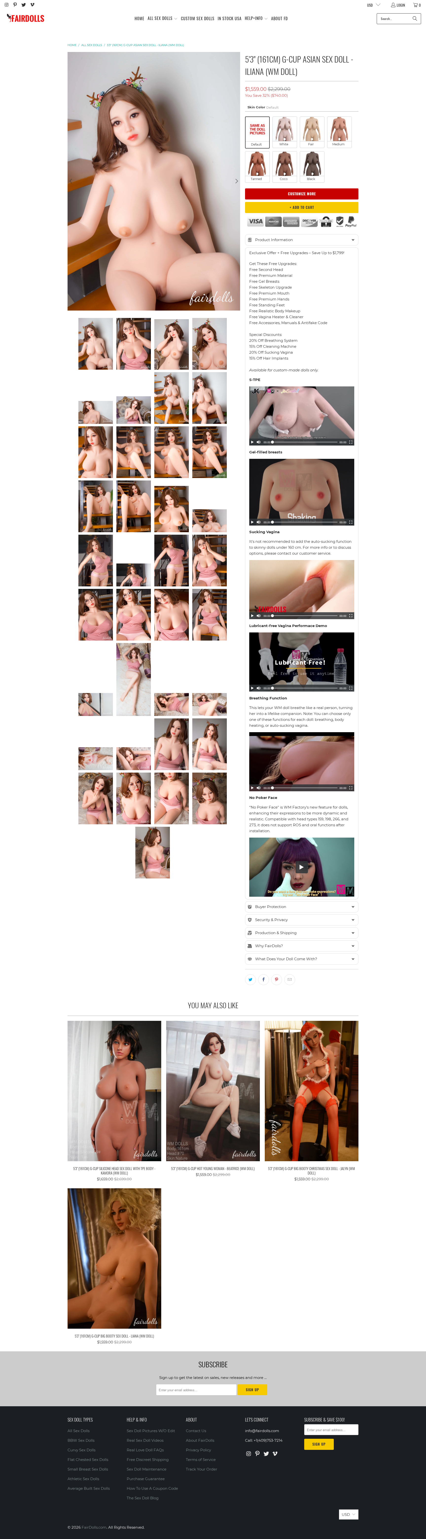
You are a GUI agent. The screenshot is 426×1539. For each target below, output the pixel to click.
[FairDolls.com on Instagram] (6, 5)
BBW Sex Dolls (81, 1440)
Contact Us (196, 1430)
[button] (163, 18)
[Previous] (71, 181)
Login (401, 5)
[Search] (415, 18)
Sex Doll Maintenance (146, 1469)
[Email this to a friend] (289, 979)
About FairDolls (200, 1440)
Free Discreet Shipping (148, 1459)
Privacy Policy (198, 1450)
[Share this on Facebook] (263, 979)
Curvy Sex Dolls (81, 1450)
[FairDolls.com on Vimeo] (32, 5)
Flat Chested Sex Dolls (88, 1459)
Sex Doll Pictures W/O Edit (151, 1430)
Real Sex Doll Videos (145, 1440)
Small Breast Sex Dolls (88, 1469)
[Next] (236, 181)
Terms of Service (201, 1459)
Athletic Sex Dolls (83, 1478)
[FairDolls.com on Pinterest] (15, 5)
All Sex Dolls (78, 1430)
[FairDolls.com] (25, 18)
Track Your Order (201, 1469)
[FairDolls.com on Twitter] (23, 5)
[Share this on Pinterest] (276, 979)
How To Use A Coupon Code (152, 1488)
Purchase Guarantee (146, 1478)
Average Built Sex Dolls (89, 1488)
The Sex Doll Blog (143, 1498)
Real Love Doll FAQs (145, 1450)
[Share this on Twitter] (250, 979)
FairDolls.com (94, 1527)
